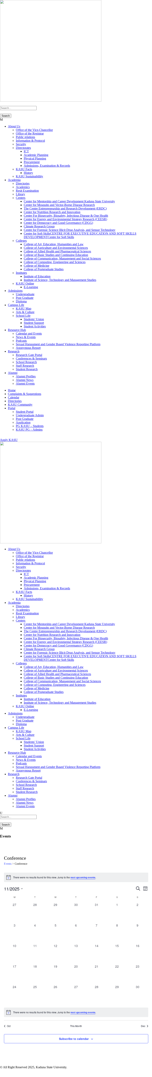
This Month (76, 1026)
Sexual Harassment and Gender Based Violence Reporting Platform (58, 344)
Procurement (32, 162)
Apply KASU (9, 440)
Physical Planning (35, 158)
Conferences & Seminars (31, 358)
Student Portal (24, 411)
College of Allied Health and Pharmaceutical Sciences (57, 251)
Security (21, 144)
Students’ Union (34, 319)
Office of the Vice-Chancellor (34, 130)
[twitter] (8, 1071)
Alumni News (24, 380)
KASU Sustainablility (29, 176)
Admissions (15, 290)
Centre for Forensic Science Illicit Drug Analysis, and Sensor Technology (69, 230)
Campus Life (16, 305)
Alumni (12, 372)
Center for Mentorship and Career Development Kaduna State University (69, 201)
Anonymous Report (28, 347)
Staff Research (25, 365)
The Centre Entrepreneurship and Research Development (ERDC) (65, 208)
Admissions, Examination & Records (47, 165)
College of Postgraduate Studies (44, 269)
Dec (143, 1026)
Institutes (21, 272)
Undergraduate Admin (30, 415)
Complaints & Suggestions (24, 394)
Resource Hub (17, 330)
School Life (23, 315)
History (28, 172)
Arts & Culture (25, 312)
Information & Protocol (30, 140)
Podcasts (21, 340)
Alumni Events (25, 383)
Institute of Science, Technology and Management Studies (60, 280)
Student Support (34, 322)
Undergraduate (25, 294)
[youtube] (1, 436)
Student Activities (35, 326)
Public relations (25, 137)
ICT (26, 151)
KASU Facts (24, 169)
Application (23, 422)
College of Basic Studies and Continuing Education (56, 255)
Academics (23, 187)
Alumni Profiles (26, 376)
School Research (26, 362)
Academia (14, 180)
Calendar (13, 397)
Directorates (23, 147)
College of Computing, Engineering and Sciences (55, 262)
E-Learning (31, 287)
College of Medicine (36, 265)
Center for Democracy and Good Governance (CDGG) (58, 222)
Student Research (27, 369)
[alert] (76, 877)
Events (7, 863)
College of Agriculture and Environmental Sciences (56, 247)
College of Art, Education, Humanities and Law (54, 244)
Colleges (21, 240)
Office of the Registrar (30, 133)
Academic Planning (36, 155)
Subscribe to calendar (74, 1039)
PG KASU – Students (30, 426)
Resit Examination (27, 190)
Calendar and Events (29, 333)
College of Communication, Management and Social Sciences (62, 258)
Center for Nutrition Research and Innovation (52, 212)
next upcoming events (82, 877)
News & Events (26, 337)
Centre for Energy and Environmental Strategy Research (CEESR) (65, 219)
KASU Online (25, 283)
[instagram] (22, 1071)
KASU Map (23, 308)
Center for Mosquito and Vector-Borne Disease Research (59, 205)
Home (12, 390)
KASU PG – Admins (29, 429)
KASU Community (20, 404)
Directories (22, 183)
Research (13, 351)
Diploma (21, 301)
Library (20, 194)
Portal (11, 408)
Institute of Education (37, 276)
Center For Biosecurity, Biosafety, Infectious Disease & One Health (66, 215)
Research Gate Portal (29, 355)
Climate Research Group (39, 226)
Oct (8, 1026)
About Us (14, 126)
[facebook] (1, 1071)
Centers (20, 197)
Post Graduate (24, 297)
